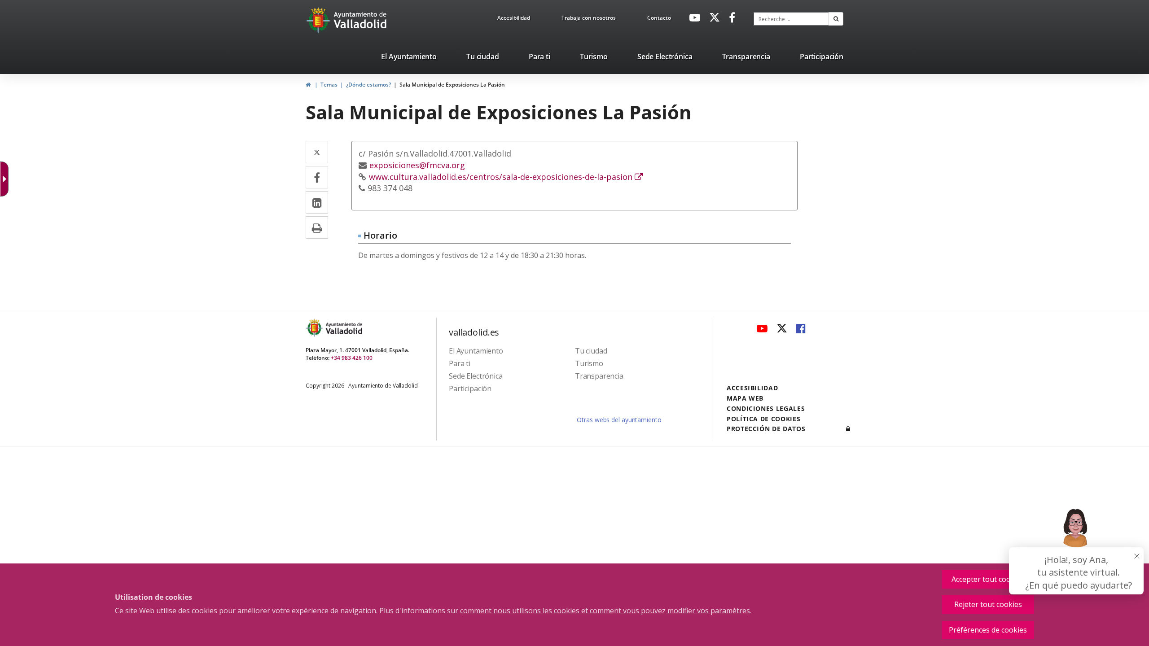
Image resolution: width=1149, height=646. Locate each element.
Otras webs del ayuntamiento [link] (619, 419)
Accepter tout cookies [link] (988, 579)
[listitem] (409, 58)
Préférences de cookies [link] (988, 630)
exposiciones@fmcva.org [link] (417, 165)
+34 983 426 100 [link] (352, 358)
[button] (836, 19)
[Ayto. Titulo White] (360, 20)
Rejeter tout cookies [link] (988, 604)
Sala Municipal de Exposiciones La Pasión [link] (452, 84)
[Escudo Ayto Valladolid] (315, 328)
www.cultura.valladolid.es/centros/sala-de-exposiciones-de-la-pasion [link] (506, 176)
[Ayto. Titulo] (343, 328)
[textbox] (791, 19)
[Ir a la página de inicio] (319, 20)
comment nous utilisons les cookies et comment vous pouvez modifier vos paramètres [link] (605, 610)
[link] (513, 19)
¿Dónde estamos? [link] (368, 84)
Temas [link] (329, 84)
